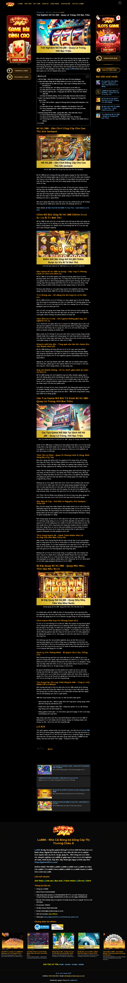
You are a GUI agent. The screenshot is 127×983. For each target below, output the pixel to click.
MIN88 (81, 964)
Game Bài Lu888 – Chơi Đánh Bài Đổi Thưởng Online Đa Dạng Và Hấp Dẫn (114, 953)
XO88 (61, 964)
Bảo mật (58, 881)
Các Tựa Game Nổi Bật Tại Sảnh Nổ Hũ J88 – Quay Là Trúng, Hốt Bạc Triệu (62, 99)
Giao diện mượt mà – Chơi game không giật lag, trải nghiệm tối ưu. (64, 89)
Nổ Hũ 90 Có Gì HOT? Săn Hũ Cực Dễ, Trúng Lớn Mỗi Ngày (71, 790)
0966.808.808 (54, 976)
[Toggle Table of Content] (86, 76)
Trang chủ (40, 12)
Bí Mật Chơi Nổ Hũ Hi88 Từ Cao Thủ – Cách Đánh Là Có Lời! (71, 802)
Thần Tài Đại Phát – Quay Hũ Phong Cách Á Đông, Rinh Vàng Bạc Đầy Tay (65, 103)
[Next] (28, 39)
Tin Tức (49, 12)
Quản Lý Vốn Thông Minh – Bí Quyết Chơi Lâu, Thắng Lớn (62, 117)
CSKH (88, 881)
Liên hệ (80, 881)
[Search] (120, 2)
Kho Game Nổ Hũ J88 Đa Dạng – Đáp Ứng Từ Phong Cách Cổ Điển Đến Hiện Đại (64, 84)
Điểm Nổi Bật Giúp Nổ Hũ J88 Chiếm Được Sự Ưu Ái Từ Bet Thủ (62, 81)
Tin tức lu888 (58, 12)
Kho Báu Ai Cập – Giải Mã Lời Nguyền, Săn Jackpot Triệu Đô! (62, 106)
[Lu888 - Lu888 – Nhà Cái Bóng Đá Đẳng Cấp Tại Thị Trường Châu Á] (10, 4)
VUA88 (74, 964)
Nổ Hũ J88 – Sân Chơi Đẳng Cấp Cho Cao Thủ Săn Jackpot (60, 79)
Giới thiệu (39, 881)
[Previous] (9, 39)
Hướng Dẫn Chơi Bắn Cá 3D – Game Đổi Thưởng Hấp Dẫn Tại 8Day (71, 766)
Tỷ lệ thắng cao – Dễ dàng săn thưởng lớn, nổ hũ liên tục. (61, 87)
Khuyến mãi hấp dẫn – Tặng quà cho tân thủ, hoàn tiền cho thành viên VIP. (65, 93)
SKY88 (67, 964)
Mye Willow (53, 914)
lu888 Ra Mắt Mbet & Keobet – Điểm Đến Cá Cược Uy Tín (58, 778)
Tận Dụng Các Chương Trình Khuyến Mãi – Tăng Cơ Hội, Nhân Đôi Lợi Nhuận (65, 120)
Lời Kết (41, 123)
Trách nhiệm (70, 881)
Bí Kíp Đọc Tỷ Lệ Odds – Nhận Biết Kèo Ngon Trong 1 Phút (88, 952)
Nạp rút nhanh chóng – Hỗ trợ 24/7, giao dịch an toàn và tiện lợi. (64, 96)
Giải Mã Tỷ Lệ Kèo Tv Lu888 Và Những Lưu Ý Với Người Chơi (12, 952)
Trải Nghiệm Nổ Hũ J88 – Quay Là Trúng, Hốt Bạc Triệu (110, 116)
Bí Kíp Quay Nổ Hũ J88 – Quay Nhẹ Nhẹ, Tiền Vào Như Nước (60, 113)
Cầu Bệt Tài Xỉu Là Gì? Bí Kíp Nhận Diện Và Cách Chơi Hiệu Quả (37, 953)
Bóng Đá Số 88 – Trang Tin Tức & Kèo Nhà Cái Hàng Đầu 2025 (63, 952)
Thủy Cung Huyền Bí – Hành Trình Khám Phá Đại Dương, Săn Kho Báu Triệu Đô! (64, 109)
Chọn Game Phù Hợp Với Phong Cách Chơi (56, 115)
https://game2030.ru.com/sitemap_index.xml (61, 917)
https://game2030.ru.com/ (46, 862)
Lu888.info (73, 980)
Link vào (49, 881)
